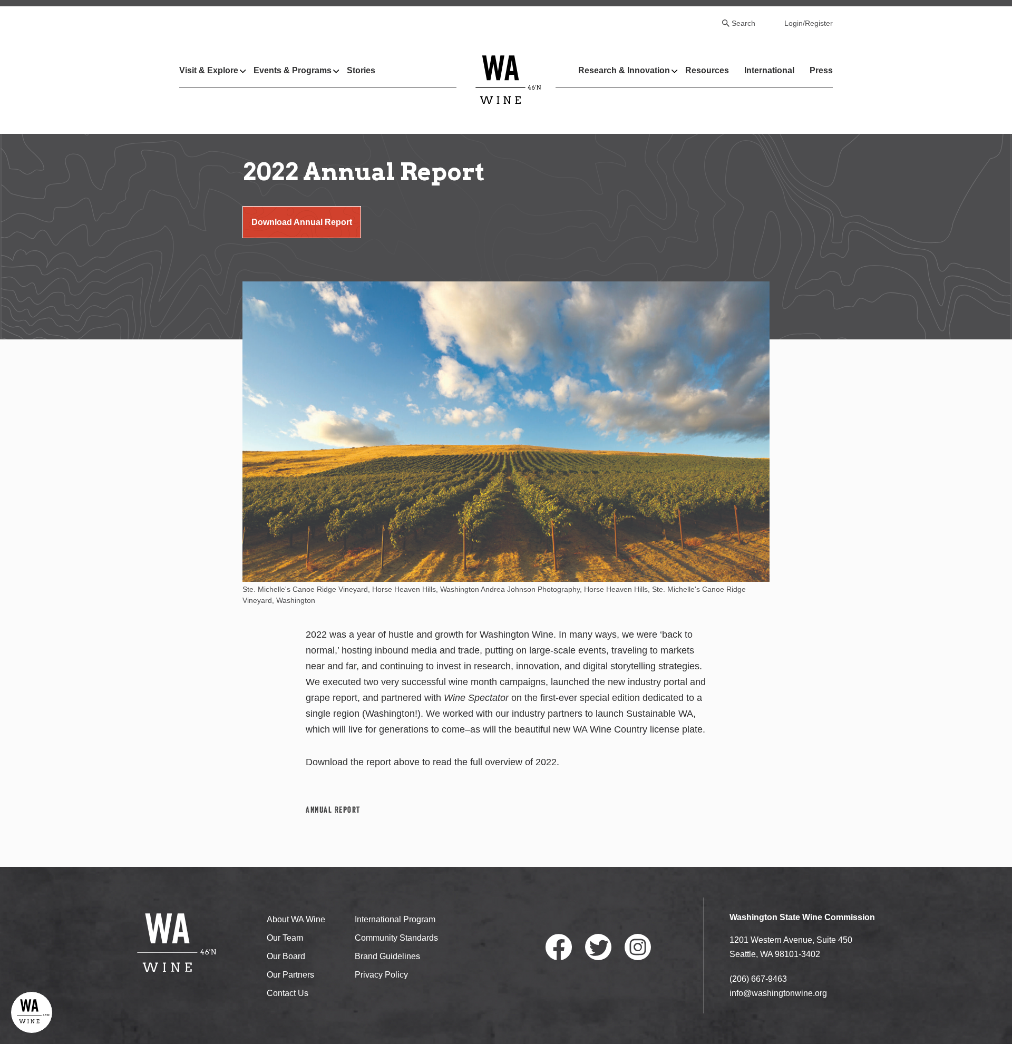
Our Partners (290, 974)
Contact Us (287, 993)
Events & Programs (293, 70)
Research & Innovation (624, 70)
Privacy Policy (381, 974)
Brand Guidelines (387, 956)
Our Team (285, 937)
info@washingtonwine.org (778, 993)
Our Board (286, 956)
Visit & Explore (208, 70)
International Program (395, 919)
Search (743, 23)
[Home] (508, 79)
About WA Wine (296, 919)
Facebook (559, 947)
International (769, 70)
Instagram (638, 947)
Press (821, 70)
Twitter (598, 947)
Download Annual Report (301, 222)
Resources (707, 70)
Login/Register (808, 23)
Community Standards (396, 937)
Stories (361, 70)
